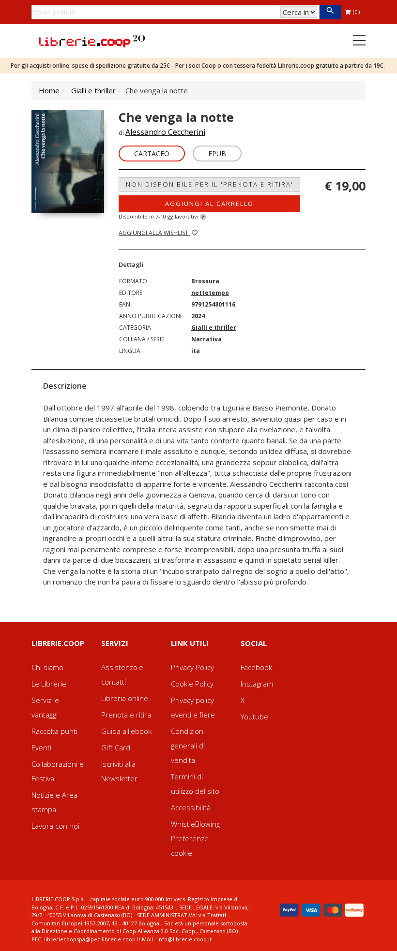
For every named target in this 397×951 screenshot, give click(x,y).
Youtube (254, 716)
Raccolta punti (54, 731)
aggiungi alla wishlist (154, 233)
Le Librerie (48, 683)
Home (49, 90)
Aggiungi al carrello (209, 203)
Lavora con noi (55, 826)
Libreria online (124, 698)
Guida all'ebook (126, 731)
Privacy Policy (192, 667)
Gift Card (115, 747)
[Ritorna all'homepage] (92, 40)
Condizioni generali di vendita (188, 745)
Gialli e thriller (93, 90)
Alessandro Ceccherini (165, 132)
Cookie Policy (192, 683)
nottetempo (210, 293)
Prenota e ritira (126, 714)
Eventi (41, 747)
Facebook (256, 667)
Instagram (257, 683)
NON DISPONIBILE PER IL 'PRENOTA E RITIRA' (209, 184)
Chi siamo (47, 667)
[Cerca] (330, 12)
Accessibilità (191, 807)
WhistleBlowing (195, 824)
